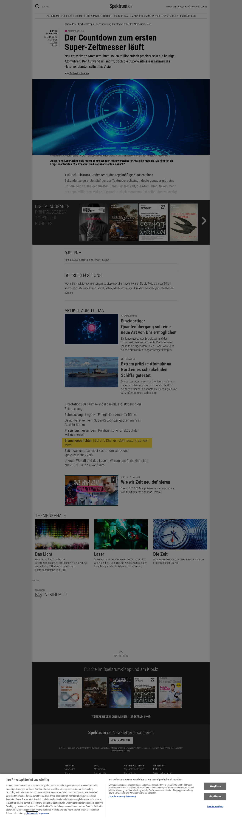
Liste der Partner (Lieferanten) (122, 796)
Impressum (44, 813)
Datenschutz (32, 813)
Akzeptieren (215, 786)
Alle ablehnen (215, 796)
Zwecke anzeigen (215, 806)
